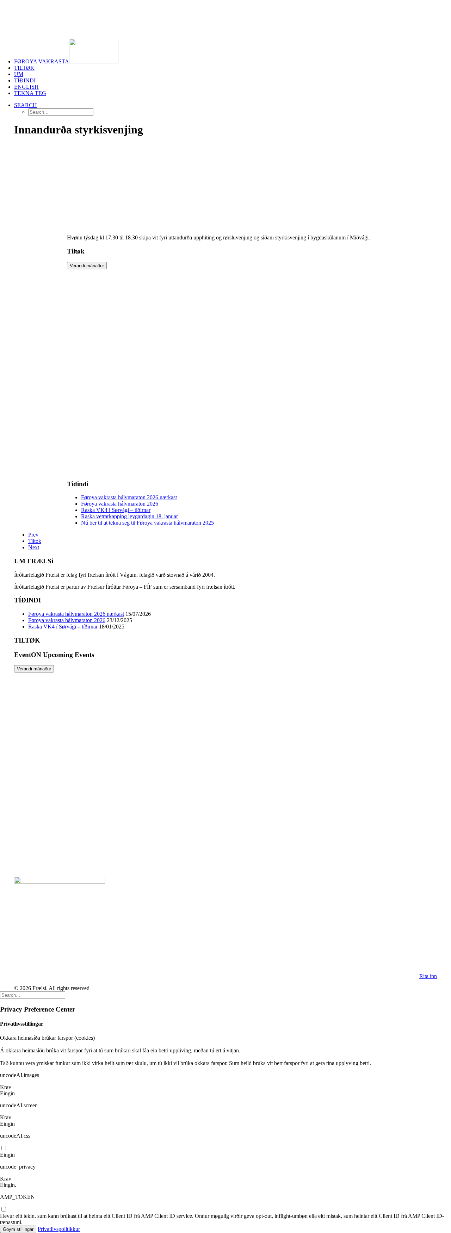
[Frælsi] (225, 16)
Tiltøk (24, 68)
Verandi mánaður (87, 265)
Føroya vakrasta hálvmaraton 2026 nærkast (129, 497)
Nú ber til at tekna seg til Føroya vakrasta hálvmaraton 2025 (147, 523)
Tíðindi (25, 80)
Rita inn (428, 976)
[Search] (32, 995)
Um (18, 74)
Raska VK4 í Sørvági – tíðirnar (115, 510)
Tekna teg (30, 93)
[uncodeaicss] (3, 1148)
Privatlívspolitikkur (59, 1229)
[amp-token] (3, 1210)
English (26, 87)
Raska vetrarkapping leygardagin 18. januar (129, 516)
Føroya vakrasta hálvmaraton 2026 (119, 504)
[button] (25, 105)
